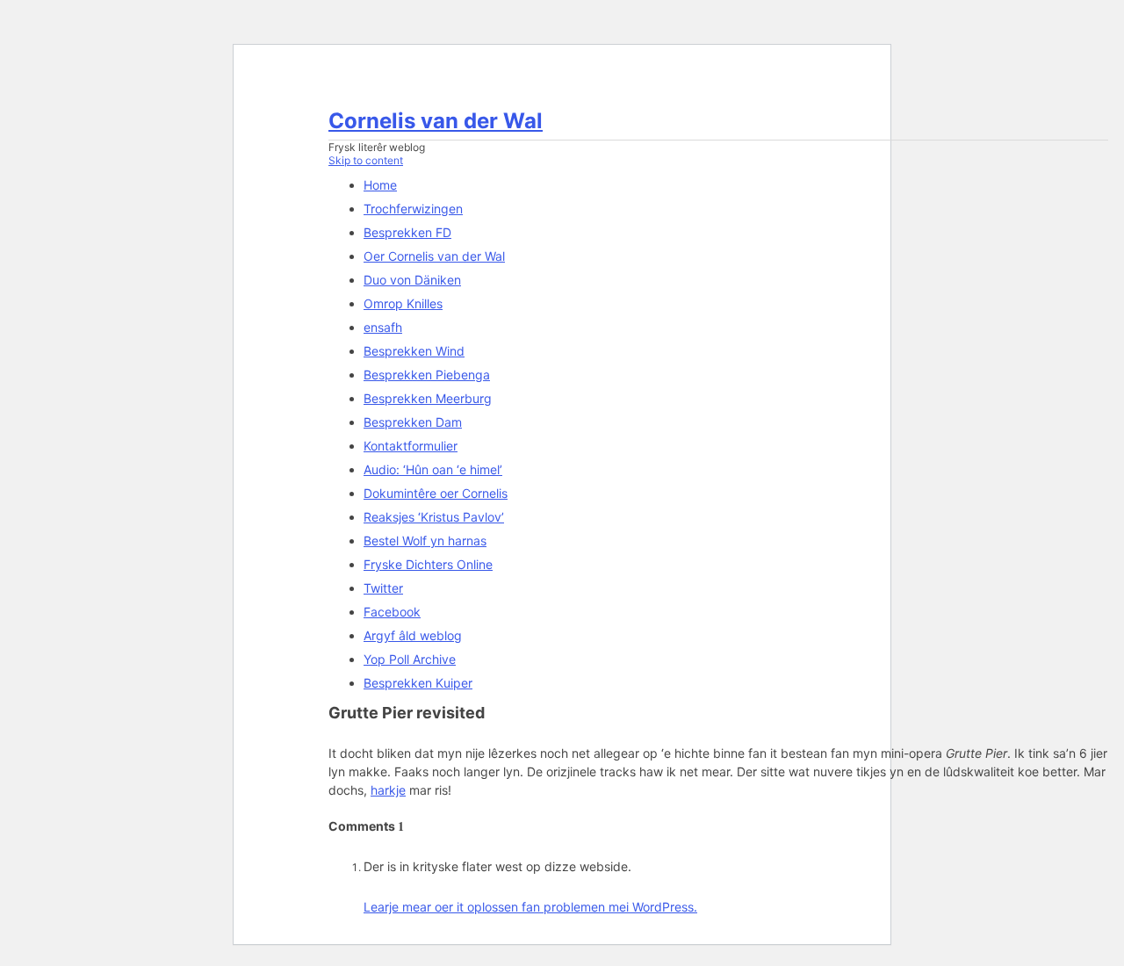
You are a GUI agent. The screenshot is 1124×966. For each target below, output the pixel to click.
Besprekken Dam (413, 422)
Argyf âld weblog (413, 635)
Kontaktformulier (411, 445)
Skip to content (365, 160)
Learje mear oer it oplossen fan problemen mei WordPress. (530, 906)
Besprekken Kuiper (418, 682)
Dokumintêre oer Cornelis (436, 493)
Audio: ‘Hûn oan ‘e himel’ (433, 469)
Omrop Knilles (403, 303)
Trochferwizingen (413, 208)
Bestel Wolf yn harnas (425, 540)
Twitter (383, 587)
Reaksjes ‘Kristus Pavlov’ (434, 516)
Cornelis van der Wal (435, 120)
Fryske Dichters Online (428, 564)
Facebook (392, 611)
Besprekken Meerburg (428, 398)
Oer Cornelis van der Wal (434, 256)
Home (380, 184)
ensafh (383, 327)
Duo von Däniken (412, 279)
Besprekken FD (407, 232)
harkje (388, 789)
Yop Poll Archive (410, 659)
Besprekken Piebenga (427, 374)
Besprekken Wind (414, 350)
